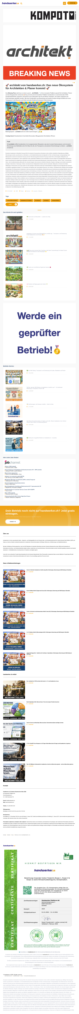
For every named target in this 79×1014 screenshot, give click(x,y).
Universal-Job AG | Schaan (12, 494)
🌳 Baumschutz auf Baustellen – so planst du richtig (38, 216)
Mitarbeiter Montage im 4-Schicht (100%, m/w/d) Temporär (20, 479)
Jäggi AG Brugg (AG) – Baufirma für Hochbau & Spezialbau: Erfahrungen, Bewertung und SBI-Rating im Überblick (49, 653)
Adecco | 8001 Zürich (10, 484)
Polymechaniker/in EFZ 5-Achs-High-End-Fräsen (17, 496)
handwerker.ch (31, 952)
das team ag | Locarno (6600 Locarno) (14, 477)
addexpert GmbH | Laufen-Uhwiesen (14, 470)
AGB (22, 975)
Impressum (16, 975)
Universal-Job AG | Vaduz (11, 467)
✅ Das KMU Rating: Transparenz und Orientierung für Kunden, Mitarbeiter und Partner (46, 370)
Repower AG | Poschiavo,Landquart (14, 487)
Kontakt (12, 521)
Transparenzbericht (30, 975)
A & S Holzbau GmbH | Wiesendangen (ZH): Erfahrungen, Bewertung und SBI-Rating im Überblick (48, 632)
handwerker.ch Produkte (26, 200)
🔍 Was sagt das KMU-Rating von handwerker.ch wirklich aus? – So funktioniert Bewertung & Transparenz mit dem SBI (44, 388)
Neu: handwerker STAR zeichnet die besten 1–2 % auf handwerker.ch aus (43, 681)
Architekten (37, 200)
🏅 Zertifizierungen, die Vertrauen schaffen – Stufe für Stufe (40, 404)
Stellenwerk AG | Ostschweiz (12, 480)
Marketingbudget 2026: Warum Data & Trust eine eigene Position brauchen (43, 702)
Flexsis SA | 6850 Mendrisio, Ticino (14, 474)
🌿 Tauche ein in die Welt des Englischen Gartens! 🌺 (39, 267)
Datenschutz (8, 975)
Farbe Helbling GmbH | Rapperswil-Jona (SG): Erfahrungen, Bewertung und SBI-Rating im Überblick (48, 590)
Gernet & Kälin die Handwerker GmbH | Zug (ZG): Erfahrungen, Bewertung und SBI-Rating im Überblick (49, 570)
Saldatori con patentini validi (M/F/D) (14, 476)
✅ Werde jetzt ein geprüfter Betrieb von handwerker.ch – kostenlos (42, 437)
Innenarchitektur (55, 200)
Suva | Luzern (9, 490)
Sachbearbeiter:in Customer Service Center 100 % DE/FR (19, 489)
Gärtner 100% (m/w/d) (10, 466)
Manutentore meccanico (11, 473)
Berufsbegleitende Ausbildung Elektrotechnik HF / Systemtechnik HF (23, 486)
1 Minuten (40, 191)
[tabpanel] (39, 52)
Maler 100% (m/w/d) (10, 493)
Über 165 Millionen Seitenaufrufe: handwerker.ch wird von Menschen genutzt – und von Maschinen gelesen (50, 764)
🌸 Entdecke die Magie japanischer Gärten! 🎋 (37, 284)
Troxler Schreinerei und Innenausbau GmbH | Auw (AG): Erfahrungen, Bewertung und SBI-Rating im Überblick (50, 611)
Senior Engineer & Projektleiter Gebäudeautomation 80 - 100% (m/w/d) (23, 469)
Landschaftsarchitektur (12, 200)
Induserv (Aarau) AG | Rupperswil (13, 497)
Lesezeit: (35, 191)
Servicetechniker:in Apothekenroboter (15, 483)
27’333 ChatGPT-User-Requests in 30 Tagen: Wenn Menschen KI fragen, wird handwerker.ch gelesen (49, 743)
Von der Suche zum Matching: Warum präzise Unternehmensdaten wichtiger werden (45, 722)
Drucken (28, 191)
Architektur (46, 200)
